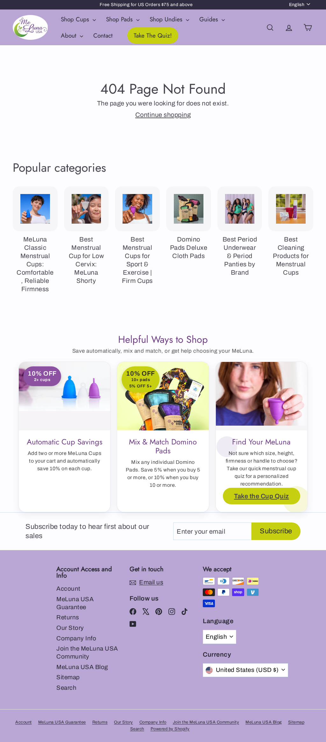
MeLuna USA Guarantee (75, 603)
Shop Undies (167, 19)
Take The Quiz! (153, 35)
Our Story (70, 627)
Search (66, 687)
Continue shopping (163, 114)
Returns (67, 617)
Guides (209, 19)
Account (68, 588)
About (69, 35)
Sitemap (68, 677)
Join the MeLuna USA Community (87, 652)
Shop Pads (120, 19)
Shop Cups (76, 19)
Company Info (76, 638)
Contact (103, 35)
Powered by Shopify (170, 729)
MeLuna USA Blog (82, 667)
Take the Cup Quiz (261, 496)
